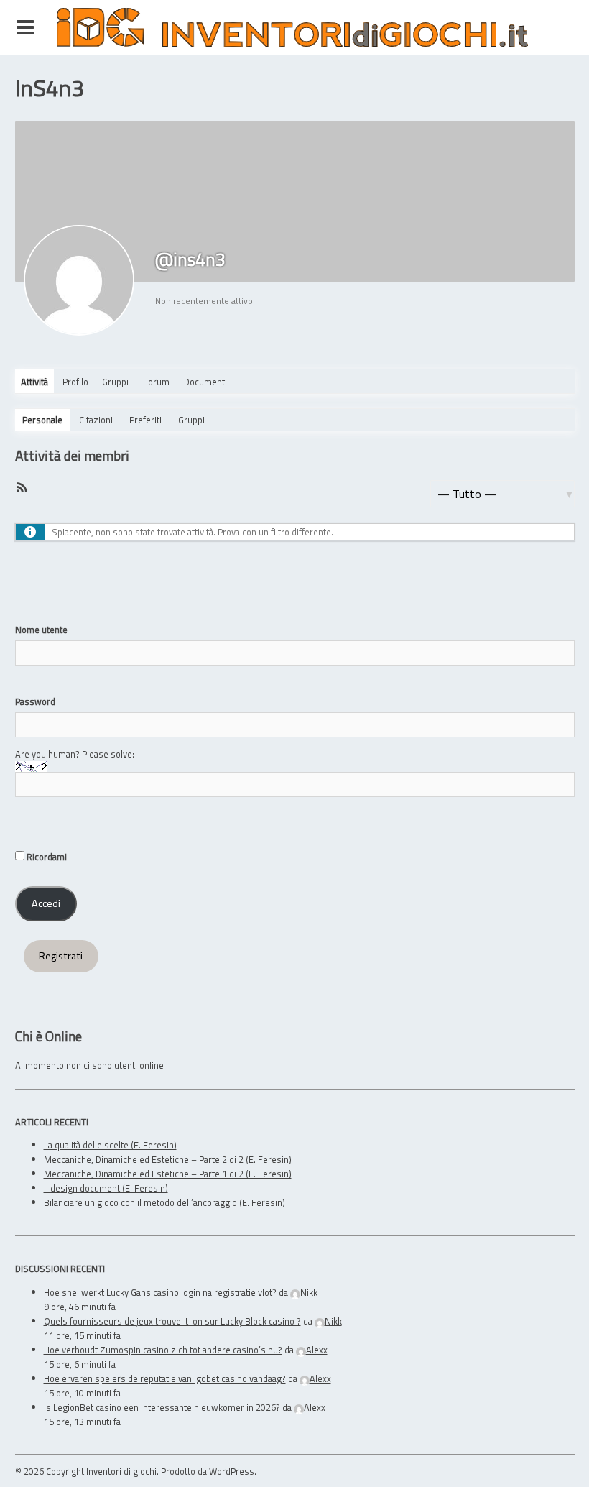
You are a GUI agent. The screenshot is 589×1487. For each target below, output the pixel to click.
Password (35, 701)
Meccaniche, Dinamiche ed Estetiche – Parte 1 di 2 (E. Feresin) (168, 1173)
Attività (34, 381)
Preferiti (145, 420)
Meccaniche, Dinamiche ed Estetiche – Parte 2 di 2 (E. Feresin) (168, 1159)
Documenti (205, 381)
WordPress (231, 1471)
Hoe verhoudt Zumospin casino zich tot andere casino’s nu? (163, 1350)
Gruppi (115, 381)
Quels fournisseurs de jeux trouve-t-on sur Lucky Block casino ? (172, 1321)
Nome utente (41, 629)
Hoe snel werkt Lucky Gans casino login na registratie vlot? (160, 1292)
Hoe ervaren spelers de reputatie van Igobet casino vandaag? (165, 1378)
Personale (42, 420)
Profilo (75, 381)
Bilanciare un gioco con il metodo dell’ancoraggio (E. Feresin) (164, 1202)
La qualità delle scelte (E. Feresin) (110, 1145)
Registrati (61, 956)
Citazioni (96, 420)
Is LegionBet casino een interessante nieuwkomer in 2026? (162, 1407)
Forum (156, 381)
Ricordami (45, 857)
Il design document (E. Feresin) (106, 1188)
